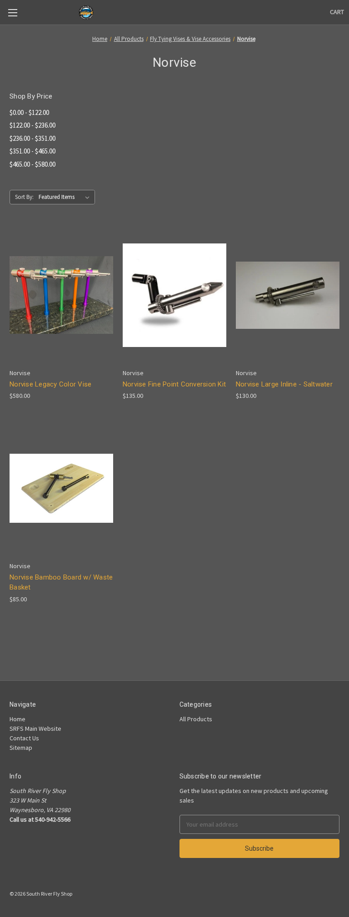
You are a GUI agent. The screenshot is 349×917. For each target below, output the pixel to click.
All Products (195, 719)
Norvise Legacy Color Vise (50, 384)
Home (17, 719)
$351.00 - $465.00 (32, 151)
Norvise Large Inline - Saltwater (284, 384)
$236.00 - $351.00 (32, 138)
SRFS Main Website (35, 728)
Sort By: (24, 197)
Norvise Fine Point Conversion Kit (174, 384)
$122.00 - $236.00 (32, 125)
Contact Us (24, 738)
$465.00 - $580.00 (32, 164)
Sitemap (21, 748)
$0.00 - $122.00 (29, 112)
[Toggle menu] (12, 12)
